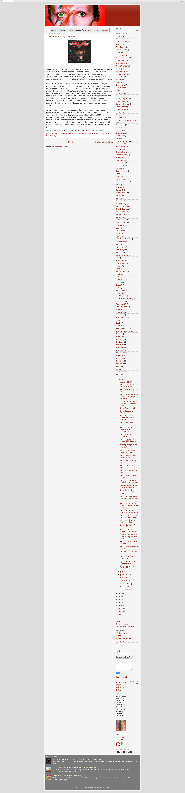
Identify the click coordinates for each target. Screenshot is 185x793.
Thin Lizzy (119, 361)
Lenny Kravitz (121, 222)
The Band (119, 334)
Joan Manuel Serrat (123, 206)
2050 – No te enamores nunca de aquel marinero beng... (129, 505)
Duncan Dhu (120, 136)
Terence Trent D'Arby (123, 328)
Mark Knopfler (121, 247)
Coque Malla (120, 117)
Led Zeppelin (120, 220)
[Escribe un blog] (97, 130)
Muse (118, 258)
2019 (120, 612)
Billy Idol (119, 80)
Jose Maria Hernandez (125, 638)
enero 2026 (124, 590)
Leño (117, 228)
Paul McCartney (121, 271)
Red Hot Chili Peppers (124, 298)
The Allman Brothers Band (125, 331)
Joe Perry (88, 133)
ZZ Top (118, 374)
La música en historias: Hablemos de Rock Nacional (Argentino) (74, 767)
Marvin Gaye (120, 250)
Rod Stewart (120, 304)
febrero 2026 (125, 587)
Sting (118, 320)
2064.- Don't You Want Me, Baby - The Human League (129, 418)
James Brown (121, 193)
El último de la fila (122, 141)
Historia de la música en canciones (72, 133)
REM (118, 288)
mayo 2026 (124, 578)
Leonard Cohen (121, 225)
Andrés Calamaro (122, 58)
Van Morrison (120, 372)
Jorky (119, 636)
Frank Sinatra (120, 157)
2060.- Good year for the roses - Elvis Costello (128, 440)
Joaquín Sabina (121, 209)
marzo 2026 (124, 584)
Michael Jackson (122, 255)
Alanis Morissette (122, 41)
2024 (120, 597)
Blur (117, 90)
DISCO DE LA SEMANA (121, 738)
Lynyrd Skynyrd (121, 241)
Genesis (119, 168)
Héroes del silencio (122, 182)
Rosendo (119, 309)
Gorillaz (118, 174)
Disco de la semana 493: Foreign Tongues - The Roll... (128, 536)
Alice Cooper (120, 47)
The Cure (119, 339)
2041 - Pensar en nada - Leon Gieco (128, 557)
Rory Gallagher (121, 307)
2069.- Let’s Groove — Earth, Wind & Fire (128, 385)
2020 (120, 609)
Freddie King (120, 163)
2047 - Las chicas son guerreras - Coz (127, 521)
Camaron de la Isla (122, 104)
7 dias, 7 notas (55, 8)
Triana (118, 366)
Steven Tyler (104, 133)
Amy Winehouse (121, 55)
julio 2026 (123, 572)
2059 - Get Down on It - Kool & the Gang (128, 452)
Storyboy (120, 644)
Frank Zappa (120, 160)
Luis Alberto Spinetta (123, 239)
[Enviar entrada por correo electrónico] (93, 130)
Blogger (107, 787)
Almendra (119, 52)
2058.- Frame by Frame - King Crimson (128, 457)
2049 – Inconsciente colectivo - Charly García (129, 511)
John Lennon (120, 212)
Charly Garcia (121, 109)
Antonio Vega (120, 60)
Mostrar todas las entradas (98, 30)
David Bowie (120, 125)
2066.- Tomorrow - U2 (127, 408)
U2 (117, 369)
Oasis (118, 269)
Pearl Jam (119, 274)
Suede (118, 323)
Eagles (118, 138)
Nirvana (118, 266)
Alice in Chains (121, 50)
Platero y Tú (120, 279)
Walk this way (51, 136)
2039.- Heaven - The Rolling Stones (127, 567)
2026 (120, 379)
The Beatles (120, 336)
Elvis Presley (120, 146)
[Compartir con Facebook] (100, 130)
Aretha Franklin (121, 66)
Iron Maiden (120, 187)
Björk (118, 82)
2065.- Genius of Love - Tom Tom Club (128, 412)
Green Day (120, 176)
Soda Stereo (120, 315)
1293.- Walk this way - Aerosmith (61, 36)
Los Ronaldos (121, 233)
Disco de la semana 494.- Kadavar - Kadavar (129, 486)
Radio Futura (120, 290)
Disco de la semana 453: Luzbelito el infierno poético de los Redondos (76, 759)
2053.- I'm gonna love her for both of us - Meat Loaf (129, 481)
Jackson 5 (119, 190)
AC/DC (118, 36)
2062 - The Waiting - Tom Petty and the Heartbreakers (128, 429)
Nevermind (121, 641)
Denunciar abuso (123, 677)
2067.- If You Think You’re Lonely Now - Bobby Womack (129, 396)
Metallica (119, 252)
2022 (120, 603)
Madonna (119, 244)
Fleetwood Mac (121, 155)
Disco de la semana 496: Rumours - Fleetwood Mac (128, 403)
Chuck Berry (120, 112)
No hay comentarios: (82, 130)
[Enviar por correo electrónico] (96, 130)
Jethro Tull (119, 201)
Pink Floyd (119, 277)
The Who (119, 358)
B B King (119, 69)
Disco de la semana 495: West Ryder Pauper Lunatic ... (128, 446)
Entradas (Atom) (62, 147)
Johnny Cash (120, 214)
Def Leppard (120, 130)
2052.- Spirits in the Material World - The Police (127, 492)
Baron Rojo (120, 77)
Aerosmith (55, 133)
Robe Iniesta (120, 301)
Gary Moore (120, 165)
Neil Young (120, 260)
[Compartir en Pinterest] (102, 130)
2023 (120, 600)
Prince (118, 282)
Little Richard (120, 231)
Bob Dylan (119, 93)
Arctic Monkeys (121, 63)
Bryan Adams (120, 101)
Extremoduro (120, 152)
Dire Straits (120, 133)
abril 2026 (124, 581)
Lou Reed (119, 236)
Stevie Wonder (121, 317)
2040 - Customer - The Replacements (128, 562)
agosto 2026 (124, 382)
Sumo (118, 326)
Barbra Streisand (122, 74)
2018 (120, 615)
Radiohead (120, 293)
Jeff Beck (119, 198)
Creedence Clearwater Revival (126, 120)
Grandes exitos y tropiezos (125, 627)
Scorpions (119, 312)
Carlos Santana (121, 107)
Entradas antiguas (104, 142)
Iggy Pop (119, 185)
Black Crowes (121, 85)
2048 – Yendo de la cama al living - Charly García (129, 516)
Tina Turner (120, 364)
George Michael (121, 171)
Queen (118, 285)
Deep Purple (120, 127)
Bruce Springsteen (122, 99)
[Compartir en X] (99, 130)
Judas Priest (120, 217)
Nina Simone (120, 263)
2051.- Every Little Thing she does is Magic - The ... (129, 498)
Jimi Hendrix (120, 204)
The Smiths (120, 355)
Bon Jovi (119, 96)
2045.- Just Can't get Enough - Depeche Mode (129, 531)
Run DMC (95, 133)
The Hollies (120, 345)
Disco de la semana (123, 624)
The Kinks (119, 347)
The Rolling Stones (122, 353)
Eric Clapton (120, 149)
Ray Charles (120, 296)
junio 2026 (124, 575)
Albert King (120, 44)
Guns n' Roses (121, 179)
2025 (120, 594)
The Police (119, 350)
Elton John (119, 144)
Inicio (70, 142)
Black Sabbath (121, 88)
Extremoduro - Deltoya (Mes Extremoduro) (67, 776)
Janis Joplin (120, 195)
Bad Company (121, 71)
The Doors (119, 342)
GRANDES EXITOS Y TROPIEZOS (120, 744)
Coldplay (119, 115)
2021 (120, 606)
